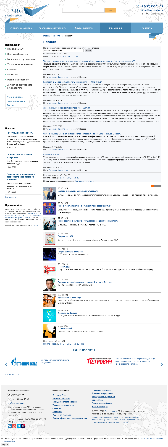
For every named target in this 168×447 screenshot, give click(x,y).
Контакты (147, 27)
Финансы (12, 69)
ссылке (35, 225)
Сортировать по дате (84, 181)
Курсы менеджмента (101, 390)
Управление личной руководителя (66, 107)
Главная (46, 35)
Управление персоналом (20, 64)
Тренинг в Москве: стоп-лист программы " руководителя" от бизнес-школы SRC (89, 61)
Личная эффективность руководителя (19, 86)
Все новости (10, 197)
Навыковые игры (16, 100)
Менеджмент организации (21, 59)
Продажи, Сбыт (15, 48)
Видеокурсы (97, 400)
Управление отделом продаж (117, 422)
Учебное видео (15, 96)
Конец (76, 56)
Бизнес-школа (111, 411)
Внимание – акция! (51, 154)
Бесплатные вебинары (102, 403)
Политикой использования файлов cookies (23, 216)
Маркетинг (13, 74)
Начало (46, 343)
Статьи (10, 105)
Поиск (111, 10)
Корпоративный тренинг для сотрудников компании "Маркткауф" (72, 81)
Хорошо (5, 445)
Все (82, 343)
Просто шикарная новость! (20, 132)
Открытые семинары (21, 27)
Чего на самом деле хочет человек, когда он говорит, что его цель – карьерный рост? (82, 133)
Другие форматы (84, 27)
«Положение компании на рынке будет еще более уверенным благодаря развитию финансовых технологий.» (135, 361)
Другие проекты (12, 374)
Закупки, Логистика (17, 53)
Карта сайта (118, 417)
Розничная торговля (18, 79)
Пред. (54, 343)
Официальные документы (102, 417)
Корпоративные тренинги (52, 27)
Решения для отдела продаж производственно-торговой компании (21, 177)
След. (69, 56)
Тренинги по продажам (102, 393)
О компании (115, 27)
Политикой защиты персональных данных (23, 214)
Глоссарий (115, 420)
